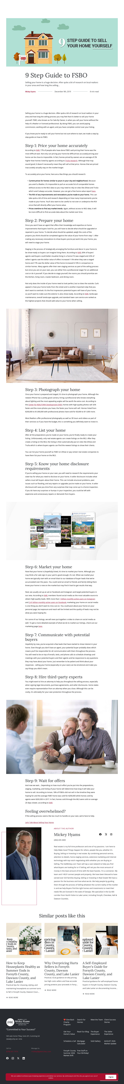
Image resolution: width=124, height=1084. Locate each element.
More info (57, 1078)
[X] (106, 834)
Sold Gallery (95, 1041)
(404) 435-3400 (60, 840)
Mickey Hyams (30, 92)
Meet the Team (97, 1019)
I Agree (110, 1077)
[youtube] (116, 834)
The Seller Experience (108, 1032)
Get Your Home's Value (69, 1032)
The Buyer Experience (95, 1032)
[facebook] (100, 834)
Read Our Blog (83, 1031)
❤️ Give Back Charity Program (69, 1022)
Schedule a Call (70, 1041)
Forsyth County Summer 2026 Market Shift (70, 1053)
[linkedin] (23, 1058)
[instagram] (111, 834)
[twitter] (18, 1058)
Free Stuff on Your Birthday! (83, 1051)
